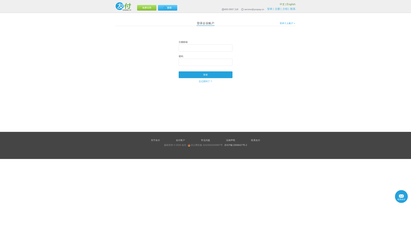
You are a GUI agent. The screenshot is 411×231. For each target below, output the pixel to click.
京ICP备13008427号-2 (235, 145)
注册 (277, 9)
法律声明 (230, 140)
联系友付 (255, 140)
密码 (181, 56)
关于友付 (155, 140)
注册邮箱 (183, 42)
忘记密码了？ (205, 81)
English (291, 4)
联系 (292, 9)
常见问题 (205, 140)
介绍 (285, 9)
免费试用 (146, 7)
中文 (282, 4)
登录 (269, 9)
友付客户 (180, 140)
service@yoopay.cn (254, 9)
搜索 (169, 7)
